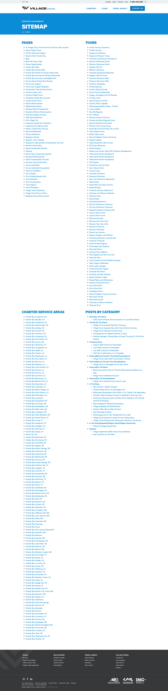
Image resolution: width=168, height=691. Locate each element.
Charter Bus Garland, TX (35, 428)
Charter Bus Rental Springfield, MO (39, 625)
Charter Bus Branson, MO (36, 594)
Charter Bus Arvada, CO (35, 330)
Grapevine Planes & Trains (99, 56)
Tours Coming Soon (33, 182)
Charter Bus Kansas (33, 611)
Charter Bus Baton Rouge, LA (37, 389)
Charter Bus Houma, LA (35, 372)
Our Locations (120, 660)
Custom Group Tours (34, 100)
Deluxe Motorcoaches (34, 103)
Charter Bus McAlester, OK (36, 487)
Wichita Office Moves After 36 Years (107, 409)
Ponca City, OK (31, 434)
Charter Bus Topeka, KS (35, 597)
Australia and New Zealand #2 (101, 190)
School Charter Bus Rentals (36, 148)
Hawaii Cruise (94, 170)
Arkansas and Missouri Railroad (101, 193)
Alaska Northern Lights (98, 277)
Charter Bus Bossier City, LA (37, 381)
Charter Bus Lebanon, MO (36, 532)
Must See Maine (95, 249)
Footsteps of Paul (96, 291)
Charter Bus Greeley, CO (35, 328)
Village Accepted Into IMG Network (106, 406)
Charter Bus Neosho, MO (35, 538)
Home (23, 32)
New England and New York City (101, 254)
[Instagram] (23, 2)
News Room (120, 665)
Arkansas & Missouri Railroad (100, 302)
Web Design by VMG (52, 687)
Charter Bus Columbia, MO (36, 521)
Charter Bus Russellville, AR (36, 400)
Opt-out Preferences (33, 131)
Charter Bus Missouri (34, 535)
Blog (126, 2)
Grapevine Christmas (97, 53)
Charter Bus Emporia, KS (35, 571)
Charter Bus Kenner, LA (35, 370)
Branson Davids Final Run (99, 282)
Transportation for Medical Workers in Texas (110, 333)
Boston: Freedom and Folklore (100, 235)
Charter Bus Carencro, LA (36, 375)
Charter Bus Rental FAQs (35, 70)
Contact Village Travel (34, 95)
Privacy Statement (33, 134)
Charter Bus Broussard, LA (36, 378)
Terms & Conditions (33, 170)
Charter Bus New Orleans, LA (37, 392)
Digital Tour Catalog (29, 660)
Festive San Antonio (97, 232)
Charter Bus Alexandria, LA (36, 384)
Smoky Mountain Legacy (98, 268)
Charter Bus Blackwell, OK (36, 437)
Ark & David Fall (95, 285)
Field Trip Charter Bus (34, 117)
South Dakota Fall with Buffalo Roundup (104, 260)
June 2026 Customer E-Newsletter (106, 347)
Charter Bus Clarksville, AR (36, 454)
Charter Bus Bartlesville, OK (36, 496)
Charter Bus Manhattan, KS (36, 613)
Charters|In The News (98, 322)
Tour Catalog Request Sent (36, 176)
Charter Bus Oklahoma (34, 599)
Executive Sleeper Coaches (36, 114)
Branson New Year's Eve (98, 221)
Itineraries (88, 663)
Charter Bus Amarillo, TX (35, 471)
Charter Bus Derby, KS (34, 585)
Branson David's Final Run (99, 117)
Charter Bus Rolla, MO (34, 518)
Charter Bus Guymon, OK (35, 501)
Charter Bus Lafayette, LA (36, 386)
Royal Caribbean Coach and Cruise (102, 137)
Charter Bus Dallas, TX (34, 557)
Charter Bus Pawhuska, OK (36, 440)
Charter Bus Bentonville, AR (36, 457)
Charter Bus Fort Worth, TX (36, 555)
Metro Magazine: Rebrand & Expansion (108, 403)
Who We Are (120, 663)
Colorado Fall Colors (97, 271)
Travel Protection (32, 187)
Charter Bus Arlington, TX (35, 426)
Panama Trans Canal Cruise (100, 126)
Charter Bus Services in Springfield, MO (41, 78)
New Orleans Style (96, 168)
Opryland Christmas (97, 176)
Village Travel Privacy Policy (36, 193)
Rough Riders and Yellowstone (101, 280)
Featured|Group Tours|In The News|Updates (107, 361)
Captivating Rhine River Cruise (101, 142)
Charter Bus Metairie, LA (35, 364)
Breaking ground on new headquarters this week (112, 414)
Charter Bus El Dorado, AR (36, 403)
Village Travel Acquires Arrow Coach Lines (109, 381)
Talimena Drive (95, 196)
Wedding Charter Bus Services (37, 196)
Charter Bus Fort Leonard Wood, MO (40, 529)
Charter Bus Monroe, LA (35, 361)
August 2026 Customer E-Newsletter (107, 344)
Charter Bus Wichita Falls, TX (37, 465)
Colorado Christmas (97, 173)
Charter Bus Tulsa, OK (34, 633)
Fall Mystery (94, 162)
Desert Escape (95, 187)
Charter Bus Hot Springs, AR (37, 541)
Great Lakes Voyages (97, 266)
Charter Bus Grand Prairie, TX (37, 417)
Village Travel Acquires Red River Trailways (109, 325)
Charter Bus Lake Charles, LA (37, 367)
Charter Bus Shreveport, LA (36, 395)
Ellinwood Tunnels (96, 218)
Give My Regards (96, 112)
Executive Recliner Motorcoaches (38, 112)
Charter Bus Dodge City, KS (36, 583)
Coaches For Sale (64, 683)
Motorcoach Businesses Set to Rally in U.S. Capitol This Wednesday (119, 392)
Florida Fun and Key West (99, 165)
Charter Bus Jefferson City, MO (37, 513)
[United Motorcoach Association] (128, 685)
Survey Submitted (32, 165)
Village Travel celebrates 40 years (106, 375)
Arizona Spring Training (98, 89)
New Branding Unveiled (102, 412)
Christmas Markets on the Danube (102, 238)
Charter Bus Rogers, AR (35, 445)
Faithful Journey (95, 50)
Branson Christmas (96, 226)
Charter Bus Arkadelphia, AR (37, 406)
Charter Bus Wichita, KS (35, 639)
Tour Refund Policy (27, 683)
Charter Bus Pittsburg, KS (36, 569)
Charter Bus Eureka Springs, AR (38, 462)
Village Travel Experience (35, 190)
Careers (108, 2)
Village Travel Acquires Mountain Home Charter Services (115, 328)
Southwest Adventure (97, 201)
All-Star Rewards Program (36, 53)
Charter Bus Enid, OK (34, 499)
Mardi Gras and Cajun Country (101, 184)
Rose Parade (94, 198)
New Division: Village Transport (105, 386)
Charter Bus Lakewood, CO (36, 336)
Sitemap (29, 151)
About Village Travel (33, 50)
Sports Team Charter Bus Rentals (38, 154)
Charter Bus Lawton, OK (35, 504)
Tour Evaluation (32, 179)
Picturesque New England (99, 246)
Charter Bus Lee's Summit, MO (38, 515)
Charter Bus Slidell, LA (34, 350)
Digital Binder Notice (34, 106)
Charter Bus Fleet (32, 67)
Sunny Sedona (95, 109)
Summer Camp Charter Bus (36, 162)
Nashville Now (94, 257)
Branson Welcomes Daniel (99, 61)
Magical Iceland (95, 140)
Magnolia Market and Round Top (102, 210)
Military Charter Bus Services (37, 128)
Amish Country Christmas (99, 47)
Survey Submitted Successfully (37, 168)
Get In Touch (89, 665)
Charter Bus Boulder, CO (35, 319)
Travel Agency (120, 8)
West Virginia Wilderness (98, 263)
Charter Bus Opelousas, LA (36, 356)
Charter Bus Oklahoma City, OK (38, 636)
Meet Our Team (90, 660)
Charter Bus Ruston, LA (35, 353)
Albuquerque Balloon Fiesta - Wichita (103, 106)
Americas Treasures (97, 240)
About (114, 2)
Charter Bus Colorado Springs (37, 602)
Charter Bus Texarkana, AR (36, 451)
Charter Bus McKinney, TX (36, 479)
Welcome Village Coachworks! (104, 426)
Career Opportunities (34, 64)
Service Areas (58, 660)
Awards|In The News (97, 316)
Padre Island (94, 182)
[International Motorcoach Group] (141, 685)
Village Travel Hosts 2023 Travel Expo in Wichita (111, 358)
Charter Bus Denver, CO (35, 605)
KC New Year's (95, 98)
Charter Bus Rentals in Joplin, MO (39, 552)
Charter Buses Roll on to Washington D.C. (109, 389)
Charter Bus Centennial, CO (36, 322)
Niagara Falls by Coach (98, 75)
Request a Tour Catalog (35, 140)
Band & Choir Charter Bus (36, 56)
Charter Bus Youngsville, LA (36, 347)
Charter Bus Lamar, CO (35, 566)
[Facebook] (27, 679)
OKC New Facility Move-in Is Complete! (108, 353)
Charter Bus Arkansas (34, 524)
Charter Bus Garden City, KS (37, 588)
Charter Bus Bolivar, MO (35, 549)
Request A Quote (32, 137)
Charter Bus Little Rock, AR (36, 543)
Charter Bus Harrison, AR (35, 476)
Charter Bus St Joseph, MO (36, 510)
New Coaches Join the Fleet (104, 434)
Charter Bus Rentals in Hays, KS (38, 577)
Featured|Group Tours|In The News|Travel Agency (109, 356)
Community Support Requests (37, 86)
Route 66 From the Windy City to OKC (104, 128)
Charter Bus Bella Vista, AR (36, 409)
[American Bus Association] (114, 685)
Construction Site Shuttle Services (39, 89)
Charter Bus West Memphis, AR (38, 414)
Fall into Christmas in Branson (101, 204)
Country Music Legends (98, 103)
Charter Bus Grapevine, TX (36, 423)
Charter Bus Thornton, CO (36, 333)
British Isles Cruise (96, 134)
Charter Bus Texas (33, 527)
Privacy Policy (53, 683)
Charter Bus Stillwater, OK (36, 507)
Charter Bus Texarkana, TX (36, 344)
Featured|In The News (98, 367)
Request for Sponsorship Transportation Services (44, 142)
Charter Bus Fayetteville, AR (36, 473)
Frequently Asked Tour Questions (38, 123)
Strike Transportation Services (37, 159)
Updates (92, 428)
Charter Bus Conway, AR (35, 459)
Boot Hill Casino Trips (34, 61)
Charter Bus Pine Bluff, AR (36, 443)
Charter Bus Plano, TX (34, 485)
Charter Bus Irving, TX (34, 420)
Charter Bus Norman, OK (35, 546)
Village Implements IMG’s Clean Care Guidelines (111, 431)
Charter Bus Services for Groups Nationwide (43, 75)
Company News (95, 342)
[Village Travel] (39, 8)
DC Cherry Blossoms (97, 145)
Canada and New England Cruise (102, 120)
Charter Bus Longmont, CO (36, 316)
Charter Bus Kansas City (35, 619)
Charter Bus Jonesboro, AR (36, 412)
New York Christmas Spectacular (102, 179)
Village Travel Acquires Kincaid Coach (107, 330)
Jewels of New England (98, 252)
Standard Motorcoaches (35, 156)
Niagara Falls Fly (95, 67)
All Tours (25, 658)
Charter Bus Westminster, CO (37, 325)
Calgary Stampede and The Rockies (103, 95)
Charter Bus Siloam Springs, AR (38, 448)
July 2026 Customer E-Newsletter (106, 350)
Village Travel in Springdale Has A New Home (110, 364)
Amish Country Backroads (99, 92)
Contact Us (137, 8)
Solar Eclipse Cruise (97, 131)
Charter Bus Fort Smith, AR (36, 627)
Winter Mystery (95, 148)
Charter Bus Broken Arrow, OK (37, 493)
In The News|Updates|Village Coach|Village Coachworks (112, 423)
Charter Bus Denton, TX (35, 482)
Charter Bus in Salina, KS (35, 630)
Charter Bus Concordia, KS (36, 574)
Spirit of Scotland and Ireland (100, 123)
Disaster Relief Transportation (37, 109)
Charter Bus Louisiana (34, 398)
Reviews (120, 2)
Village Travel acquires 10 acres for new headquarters (113, 417)
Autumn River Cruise (97, 212)
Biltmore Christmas (96, 70)
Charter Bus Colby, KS (34, 580)
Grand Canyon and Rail (98, 100)
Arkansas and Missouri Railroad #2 (102, 58)
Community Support (33, 84)
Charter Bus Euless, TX (34, 431)
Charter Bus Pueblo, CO (35, 560)
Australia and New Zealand (99, 274)
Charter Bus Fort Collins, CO (37, 339)
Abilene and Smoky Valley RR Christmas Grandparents (110, 151)
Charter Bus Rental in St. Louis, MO (39, 591)
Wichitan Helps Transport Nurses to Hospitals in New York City (117, 395)
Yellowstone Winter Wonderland (101, 154)
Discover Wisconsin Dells (99, 78)
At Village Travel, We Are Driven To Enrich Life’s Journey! (47, 47)
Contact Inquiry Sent (34, 92)
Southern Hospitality (97, 84)
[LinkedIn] (27, 2)
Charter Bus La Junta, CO (35, 563)
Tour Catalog (30, 173)
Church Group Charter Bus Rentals (39, 81)
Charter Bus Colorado (34, 608)
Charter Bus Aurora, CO (35, 342)
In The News (94, 384)
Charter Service (59, 663)
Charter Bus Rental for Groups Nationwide (42, 72)
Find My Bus (58, 665)
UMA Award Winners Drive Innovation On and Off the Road (116, 319)
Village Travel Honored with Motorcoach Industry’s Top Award (117, 420)
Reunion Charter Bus (34, 145)
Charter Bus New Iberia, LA (36, 358)
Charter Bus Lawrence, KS (36, 616)
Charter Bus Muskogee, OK (36, 490)
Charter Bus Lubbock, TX (35, 468)
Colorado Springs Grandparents (101, 72)
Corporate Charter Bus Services (38, 98)
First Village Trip (32, 120)
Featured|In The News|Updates (102, 378)
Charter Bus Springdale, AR (36, 622)
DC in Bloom (94, 114)
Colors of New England (98, 243)
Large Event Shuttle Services (37, 126)
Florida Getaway (95, 86)
